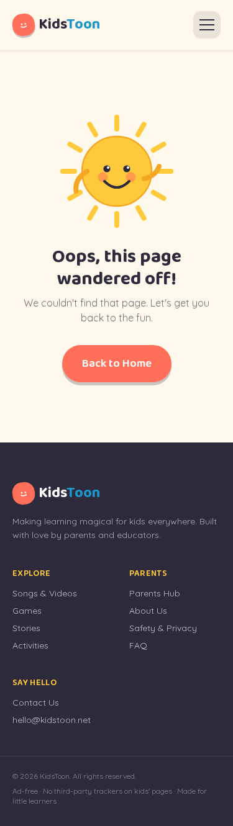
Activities (30, 645)
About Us (148, 610)
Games (27, 610)
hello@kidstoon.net (51, 719)
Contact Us (35, 702)
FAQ (138, 645)
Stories (26, 628)
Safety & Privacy (163, 628)
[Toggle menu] (207, 24)
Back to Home (117, 363)
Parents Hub (154, 593)
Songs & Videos (44, 593)
